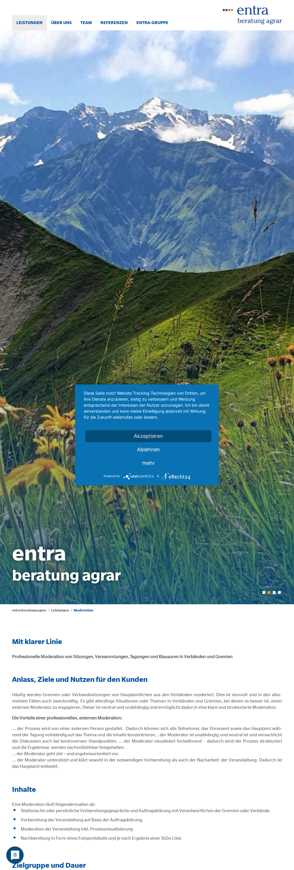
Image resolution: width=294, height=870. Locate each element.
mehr (148, 463)
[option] (147, 317)
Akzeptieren (148, 436)
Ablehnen (148, 449)
